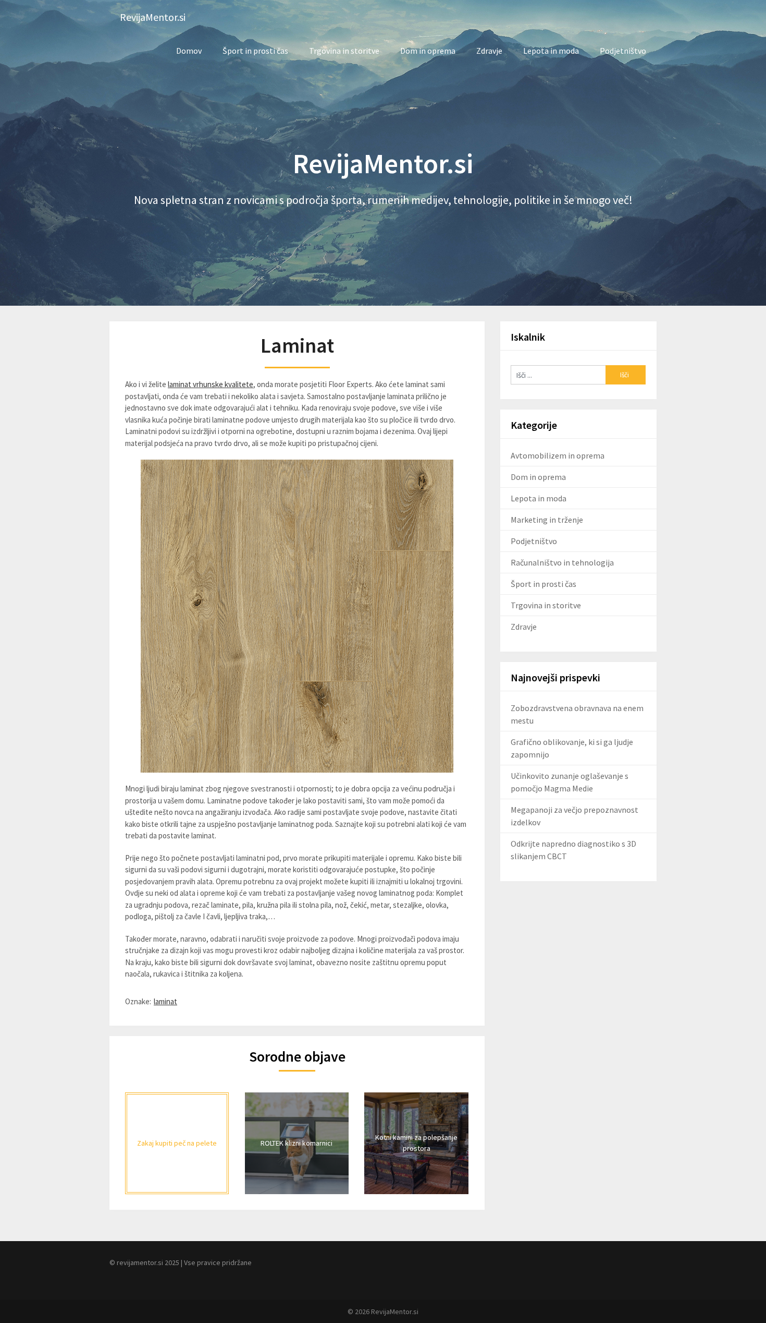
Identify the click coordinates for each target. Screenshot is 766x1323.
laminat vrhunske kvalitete (210, 384)
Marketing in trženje (547, 519)
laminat (165, 1001)
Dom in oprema (427, 50)
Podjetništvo (623, 50)
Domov (189, 50)
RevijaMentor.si (153, 16)
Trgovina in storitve (344, 50)
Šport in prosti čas (255, 50)
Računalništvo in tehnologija (562, 562)
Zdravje (489, 50)
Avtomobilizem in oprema (557, 455)
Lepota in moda (551, 50)
